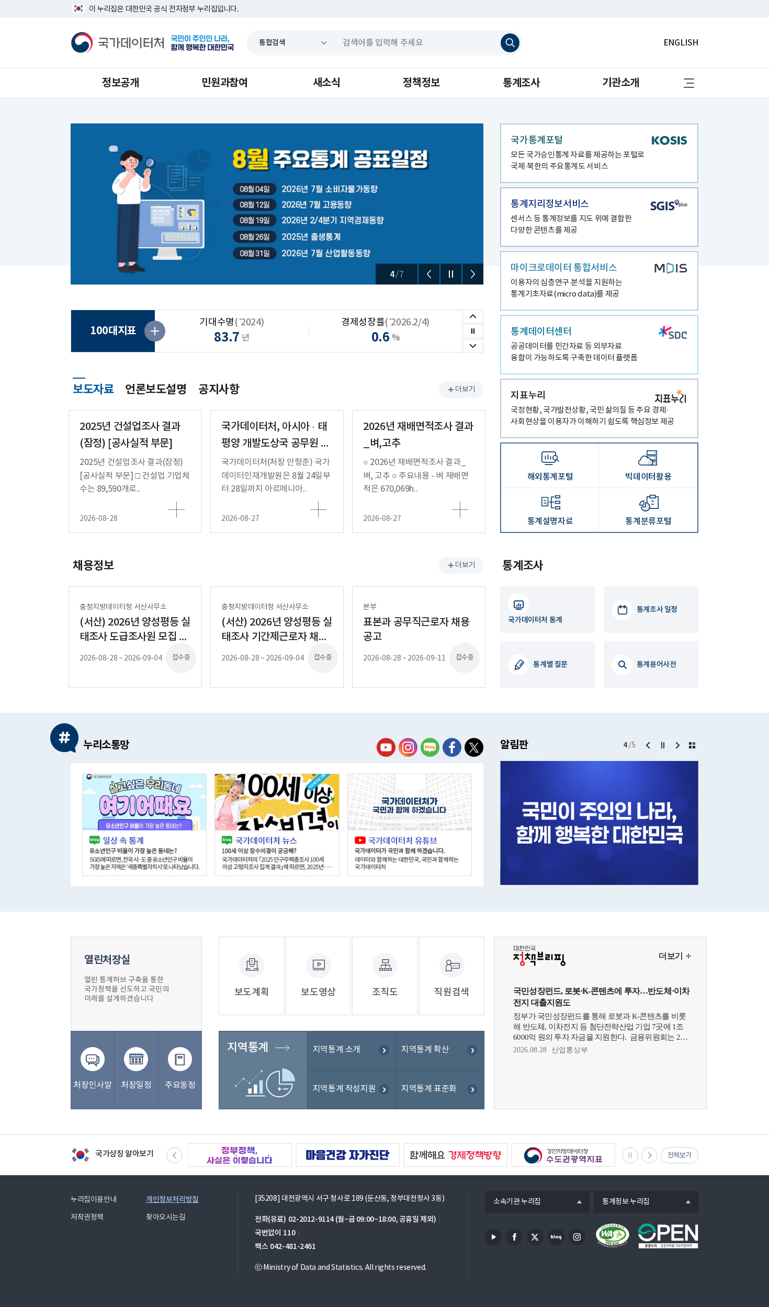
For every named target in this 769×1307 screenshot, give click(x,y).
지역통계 (247, 1047)
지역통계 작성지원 (344, 1089)
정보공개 (120, 83)
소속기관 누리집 (513, 1202)
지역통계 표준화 (429, 1089)
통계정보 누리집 (622, 1202)
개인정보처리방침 (172, 1199)
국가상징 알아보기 (112, 1155)
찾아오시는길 (166, 1217)
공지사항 (218, 389)
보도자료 (93, 388)
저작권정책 (87, 1217)
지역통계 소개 (336, 1049)
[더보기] (692, 745)
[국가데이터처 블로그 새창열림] (430, 747)
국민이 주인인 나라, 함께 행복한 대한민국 (202, 43)
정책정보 (421, 83)
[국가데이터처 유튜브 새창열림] (386, 747)
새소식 (327, 83)
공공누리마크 (668, 1235)
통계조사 (521, 83)
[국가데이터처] (118, 42)
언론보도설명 (156, 389)
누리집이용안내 (94, 1200)
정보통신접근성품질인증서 (612, 1235)
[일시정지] (450, 274)
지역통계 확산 (425, 1049)
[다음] (472, 274)
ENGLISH (680, 43)
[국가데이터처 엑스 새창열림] (474, 747)
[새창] (144, 825)
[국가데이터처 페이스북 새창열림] (452, 747)
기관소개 (620, 83)
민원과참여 (224, 83)
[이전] (429, 274)
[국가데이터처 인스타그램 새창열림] (408, 747)
